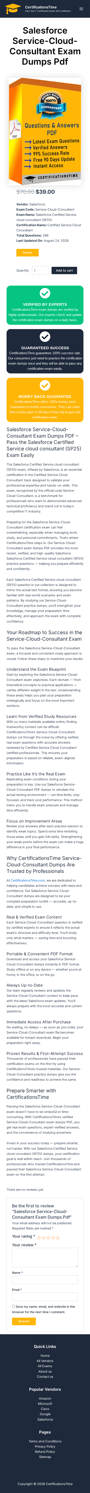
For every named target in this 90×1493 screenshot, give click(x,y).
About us (45, 1371)
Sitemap (45, 1457)
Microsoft (45, 1404)
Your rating (23, 1236)
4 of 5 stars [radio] (53, 1238)
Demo (27, 252)
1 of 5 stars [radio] (39, 1238)
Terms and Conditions (45, 1441)
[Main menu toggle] (81, 9)
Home (45, 1356)
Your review (24, 1245)
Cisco (45, 1409)
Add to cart (64, 270)
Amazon (45, 1398)
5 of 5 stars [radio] (58, 1238)
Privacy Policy (45, 1446)
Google (45, 1414)
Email (17, 1289)
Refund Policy (45, 1452)
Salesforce (45, 1419)
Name (17, 1272)
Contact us (45, 1377)
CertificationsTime (41, 7)
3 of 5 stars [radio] (48, 1238)
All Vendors (45, 1361)
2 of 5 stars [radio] (44, 1238)
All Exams (45, 1366)
